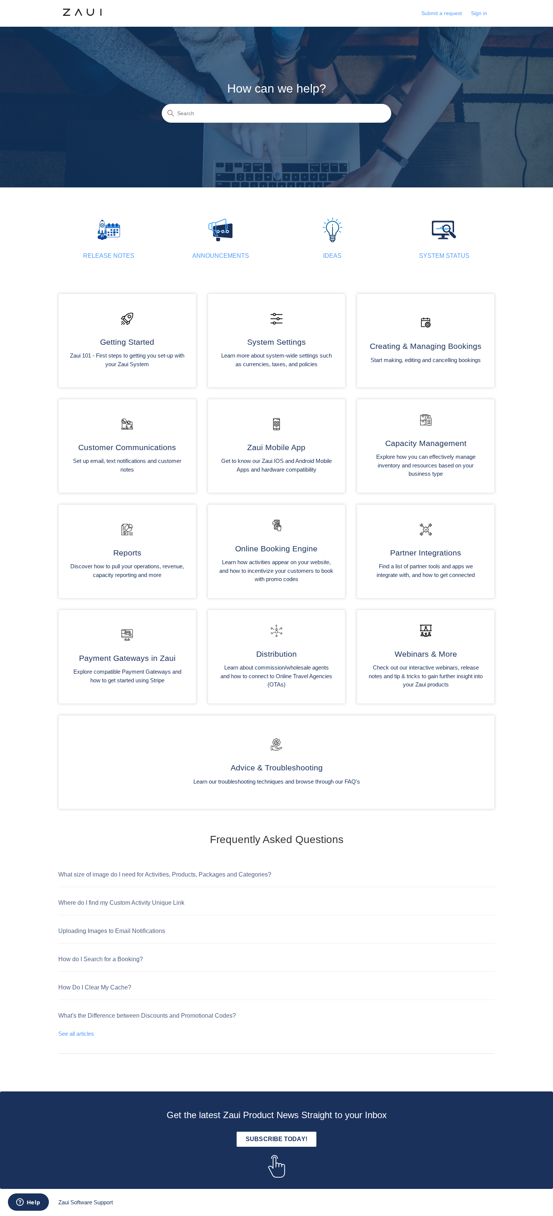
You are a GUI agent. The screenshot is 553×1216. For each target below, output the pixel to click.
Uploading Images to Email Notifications (111, 931)
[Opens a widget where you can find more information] (28, 1202)
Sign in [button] (479, 13)
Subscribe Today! (276, 1139)
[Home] (82, 17)
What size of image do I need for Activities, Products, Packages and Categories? (164, 874)
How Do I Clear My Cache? (94, 987)
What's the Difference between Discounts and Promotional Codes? (147, 1015)
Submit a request (441, 13)
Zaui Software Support (85, 1202)
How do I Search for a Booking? (100, 959)
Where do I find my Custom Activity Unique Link (121, 902)
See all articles (76, 1033)
